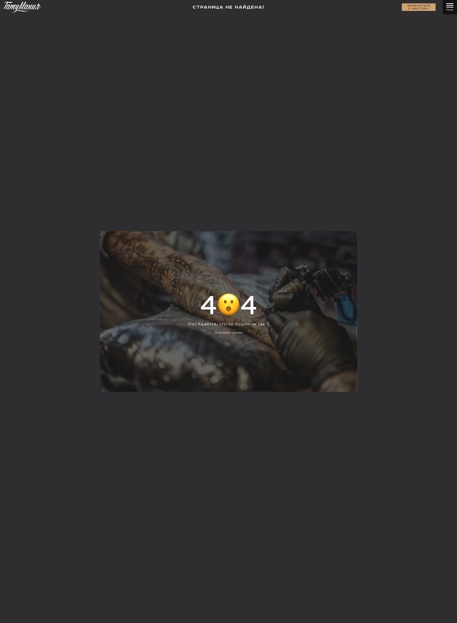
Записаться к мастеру (418, 7)
